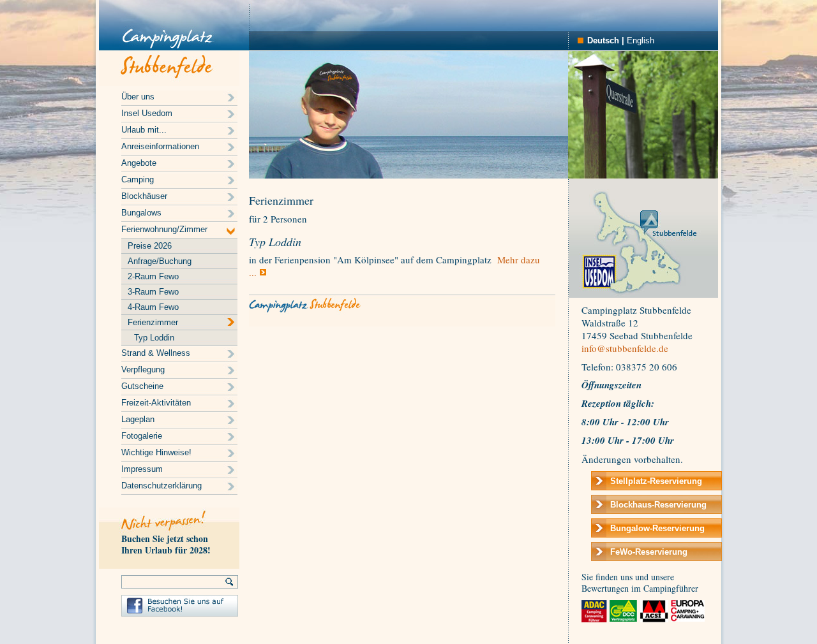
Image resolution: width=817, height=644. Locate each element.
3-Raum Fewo (153, 291)
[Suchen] (230, 582)
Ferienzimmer (153, 322)
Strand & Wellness (155, 353)
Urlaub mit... (144, 130)
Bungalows (141, 212)
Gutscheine (142, 386)
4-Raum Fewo (153, 307)
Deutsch (603, 40)
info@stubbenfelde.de (624, 348)
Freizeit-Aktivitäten (156, 402)
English (640, 40)
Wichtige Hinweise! (156, 452)
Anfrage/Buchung (159, 261)
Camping (137, 179)
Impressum (142, 469)
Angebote (138, 163)
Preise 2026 (150, 246)
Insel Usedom (146, 113)
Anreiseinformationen (160, 146)
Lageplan (137, 419)
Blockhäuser (144, 196)
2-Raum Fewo (153, 276)
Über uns (137, 96)
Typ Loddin (154, 337)
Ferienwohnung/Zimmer (164, 229)
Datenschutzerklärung (161, 485)
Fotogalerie (141, 436)
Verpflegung (143, 369)
